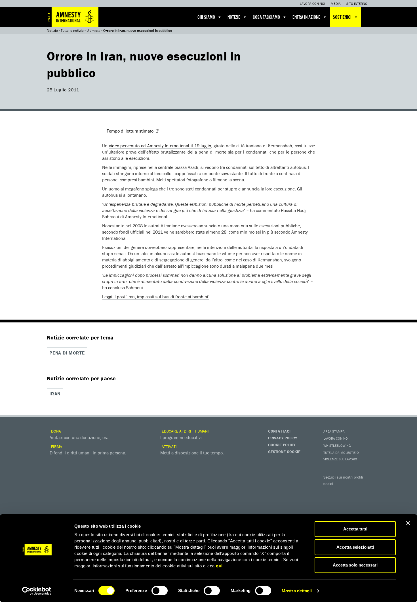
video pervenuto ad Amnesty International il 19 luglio (160, 145)
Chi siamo (206, 17)
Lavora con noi (312, 3)
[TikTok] (351, 501)
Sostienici (342, 17)
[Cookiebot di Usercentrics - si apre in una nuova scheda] (37, 591)
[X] (340, 491)
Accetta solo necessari (355, 565)
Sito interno (356, 3)
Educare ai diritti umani (185, 431)
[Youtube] (351, 491)
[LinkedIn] (329, 501)
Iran (54, 394)
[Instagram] (363, 491)
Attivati (169, 446)
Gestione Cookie (284, 451)
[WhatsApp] (340, 501)
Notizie (234, 17)
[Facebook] (329, 491)
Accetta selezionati (355, 547)
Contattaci (279, 431)
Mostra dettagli (297, 590)
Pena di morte (67, 353)
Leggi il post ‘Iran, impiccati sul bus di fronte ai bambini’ (155, 296)
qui (219, 565)
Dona (55, 431)
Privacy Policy (282, 438)
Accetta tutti (355, 529)
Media (336, 3)
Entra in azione (306, 17)
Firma (56, 446)
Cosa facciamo (266, 17)
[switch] (159, 590)
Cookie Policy (281, 444)
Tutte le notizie (72, 30)
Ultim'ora (93, 30)
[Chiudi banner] (408, 523)
